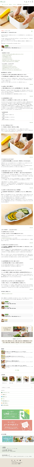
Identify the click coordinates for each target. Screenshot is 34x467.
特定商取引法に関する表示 (5, 451)
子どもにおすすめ (28, 342)
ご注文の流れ (4, 448)
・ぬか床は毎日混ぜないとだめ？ (6, 56)
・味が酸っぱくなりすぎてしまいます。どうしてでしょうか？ (10, 68)
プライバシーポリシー (14, 463)
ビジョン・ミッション (5, 456)
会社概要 (15, 456)
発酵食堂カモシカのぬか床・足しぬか (7, 293)
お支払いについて (9, 448)
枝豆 (9, 342)
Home (2, 4)
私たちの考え (11, 456)
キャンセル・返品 (14, 448)
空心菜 (7, 342)
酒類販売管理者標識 (12, 451)
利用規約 (19, 463)
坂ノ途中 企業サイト (5, 455)
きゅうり (24, 342)
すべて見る (17, 370)
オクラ (4, 342)
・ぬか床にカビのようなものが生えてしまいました (9, 66)
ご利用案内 (4, 447)
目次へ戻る (31, 84)
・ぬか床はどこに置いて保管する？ (7, 55)
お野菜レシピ (10, 4)
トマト (21, 342)
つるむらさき (17, 342)
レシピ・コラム (6, 4)
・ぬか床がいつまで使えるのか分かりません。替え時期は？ (10, 61)
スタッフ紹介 (26, 456)
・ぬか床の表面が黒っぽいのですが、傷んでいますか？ (9, 67)
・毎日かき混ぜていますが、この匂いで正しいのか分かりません (11, 60)
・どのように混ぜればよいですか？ (7, 57)
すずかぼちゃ (13, 342)
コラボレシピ (14, 4)
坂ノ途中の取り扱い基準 (20, 456)
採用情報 (30, 456)
